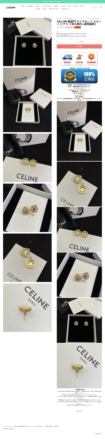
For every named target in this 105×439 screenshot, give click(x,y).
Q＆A (27, 426)
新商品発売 (30, 6)
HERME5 (56, 6)
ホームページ (60, 18)
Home (23, 6)
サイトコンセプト (33, 426)
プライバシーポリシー (8, 426)
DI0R (69, 6)
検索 (15, 426)
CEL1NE (63, 6)
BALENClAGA (65, 8)
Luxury (11, 7)
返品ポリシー (12, 428)
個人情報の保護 (21, 426)
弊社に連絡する (49, 426)
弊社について (42, 426)
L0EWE (38, 8)
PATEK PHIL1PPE (54, 8)
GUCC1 (82, 6)
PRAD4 (75, 6)
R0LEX (44, 8)
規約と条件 (5, 428)
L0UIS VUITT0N (47, 6)
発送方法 (56, 426)
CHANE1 (37, 6)
